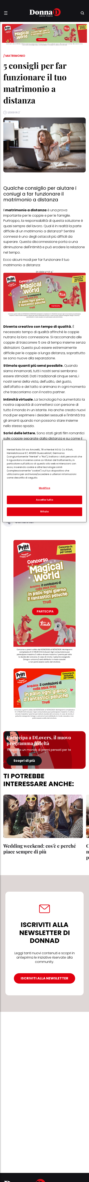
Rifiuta (44, 511)
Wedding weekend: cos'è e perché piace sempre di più (39, 849)
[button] (5, 13)
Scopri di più (24, 760)
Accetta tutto (44, 499)
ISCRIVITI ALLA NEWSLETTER (44, 978)
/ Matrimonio (14, 56)
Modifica (44, 488)
